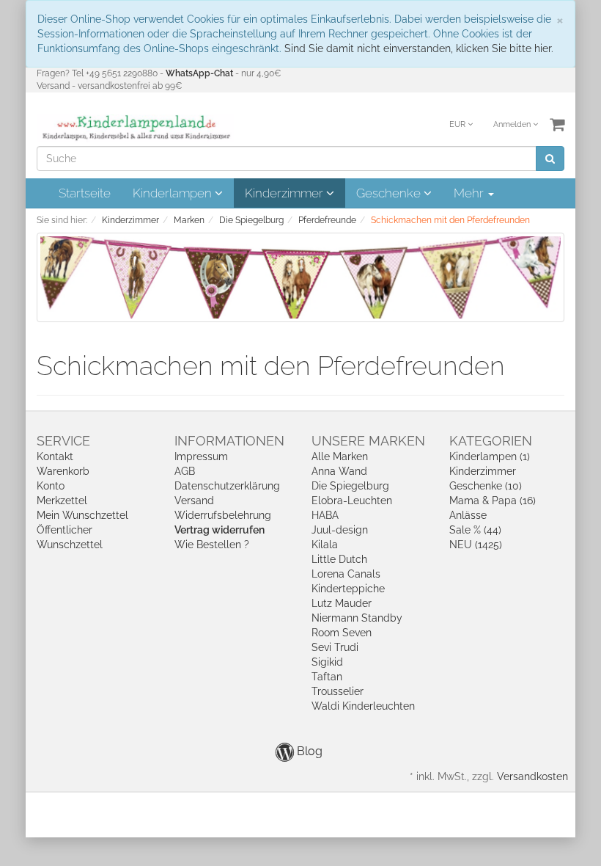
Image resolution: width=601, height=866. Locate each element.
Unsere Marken (368, 440)
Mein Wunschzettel (82, 515)
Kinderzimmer (285, 193)
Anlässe (468, 515)
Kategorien (490, 440)
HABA (325, 515)
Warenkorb (63, 471)
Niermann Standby (356, 618)
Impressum (201, 456)
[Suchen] (550, 158)
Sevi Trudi (334, 647)
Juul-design (339, 530)
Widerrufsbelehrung (222, 515)
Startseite (85, 193)
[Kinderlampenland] (135, 128)
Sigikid (327, 662)
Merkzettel (62, 500)
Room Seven (341, 632)
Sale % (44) (475, 530)
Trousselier (337, 691)
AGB (184, 471)
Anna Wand (339, 471)
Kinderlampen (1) (489, 456)
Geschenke (390, 193)
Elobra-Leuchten (351, 500)
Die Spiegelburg (350, 486)
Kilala (324, 544)
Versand (194, 500)
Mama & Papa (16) (492, 500)
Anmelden (513, 124)
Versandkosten (532, 776)
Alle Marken (339, 456)
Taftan (326, 677)
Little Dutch (339, 559)
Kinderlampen (174, 193)
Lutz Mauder (341, 603)
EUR (458, 124)
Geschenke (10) (485, 486)
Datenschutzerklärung (227, 486)
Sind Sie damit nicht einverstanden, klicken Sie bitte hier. (418, 48)
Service (63, 440)
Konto (50, 486)
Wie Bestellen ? (211, 544)
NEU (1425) (475, 544)
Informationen (229, 440)
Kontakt (55, 456)
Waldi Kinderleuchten (363, 706)
